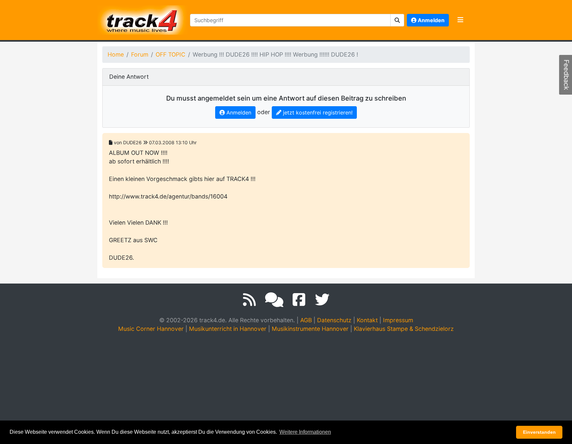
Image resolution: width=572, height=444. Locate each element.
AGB (306, 320)
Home (116, 54)
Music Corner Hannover (151, 328)
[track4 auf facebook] (299, 299)
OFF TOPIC (170, 54)
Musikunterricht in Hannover (227, 328)
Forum (139, 54)
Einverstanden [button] (539, 432)
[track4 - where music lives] (142, 19)
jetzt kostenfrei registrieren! (317, 112)
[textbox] (290, 20)
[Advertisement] (286, 388)
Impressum (398, 320)
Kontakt (367, 320)
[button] (397, 20)
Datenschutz (334, 320)
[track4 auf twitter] (322, 299)
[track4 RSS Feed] (249, 299)
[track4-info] (274, 299)
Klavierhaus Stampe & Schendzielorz (404, 328)
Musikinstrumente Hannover (310, 328)
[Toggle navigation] (460, 20)
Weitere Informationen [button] (305, 432)
